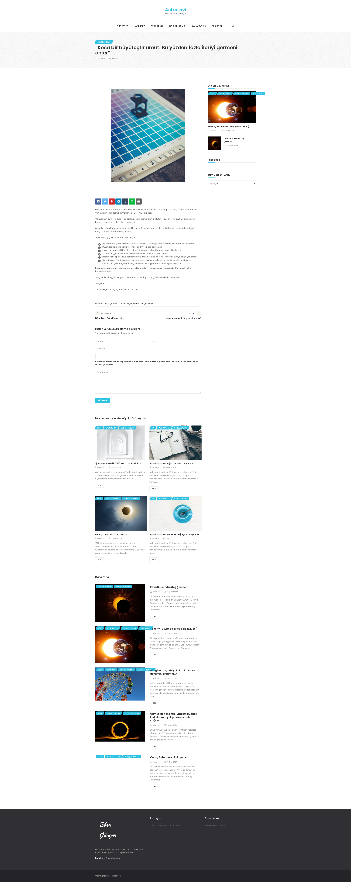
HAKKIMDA (139, 26)
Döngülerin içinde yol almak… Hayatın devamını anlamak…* (174, 672)
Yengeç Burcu (146, 303)
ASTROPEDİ (157, 26)
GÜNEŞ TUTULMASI (131, 499)
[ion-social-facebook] (234, 876)
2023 (100, 756)
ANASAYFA (122, 26)
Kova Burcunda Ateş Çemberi (168, 587)
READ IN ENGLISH (177, 26)
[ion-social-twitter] (239, 876)
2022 (99, 499)
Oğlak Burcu (132, 303)
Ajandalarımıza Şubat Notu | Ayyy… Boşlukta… (174, 534)
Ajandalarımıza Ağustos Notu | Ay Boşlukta (173, 463)
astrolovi (101, 58)
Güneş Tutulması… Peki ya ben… (170, 757)
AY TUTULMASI (112, 628)
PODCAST (217, 26)
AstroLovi (175, 10)
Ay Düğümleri (110, 303)
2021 (99, 428)
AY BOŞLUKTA (111, 428)
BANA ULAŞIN (199, 26)
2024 (100, 670)
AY (153, 428)
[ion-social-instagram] (244, 876)
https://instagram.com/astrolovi (165, 825)
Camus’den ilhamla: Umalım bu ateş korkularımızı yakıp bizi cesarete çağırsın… (173, 717)
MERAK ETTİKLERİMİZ (145, 670)
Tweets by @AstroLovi (215, 825)
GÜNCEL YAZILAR (104, 42)
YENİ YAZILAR (146, 628)
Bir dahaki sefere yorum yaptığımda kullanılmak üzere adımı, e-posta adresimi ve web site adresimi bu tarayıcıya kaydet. (146, 363)
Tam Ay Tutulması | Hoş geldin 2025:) (174, 628)
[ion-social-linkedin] (254, 876)
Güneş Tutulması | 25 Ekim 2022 (112, 534)
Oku (99, 485)
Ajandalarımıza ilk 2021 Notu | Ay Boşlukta (118, 463)
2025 (100, 628)
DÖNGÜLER (111, 670)
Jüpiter (122, 303)
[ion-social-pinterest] (249, 876)
